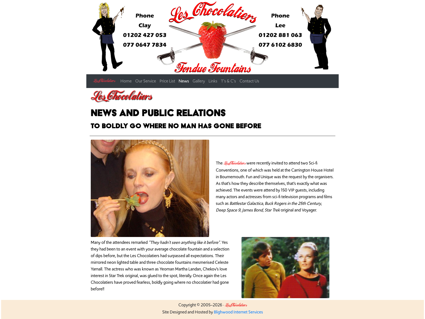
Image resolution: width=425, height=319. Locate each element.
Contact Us (249, 81)
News (184, 81)
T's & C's (228, 81)
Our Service (145, 81)
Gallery (199, 81)
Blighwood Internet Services (238, 312)
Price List (167, 81)
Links (213, 81)
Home (126, 81)
